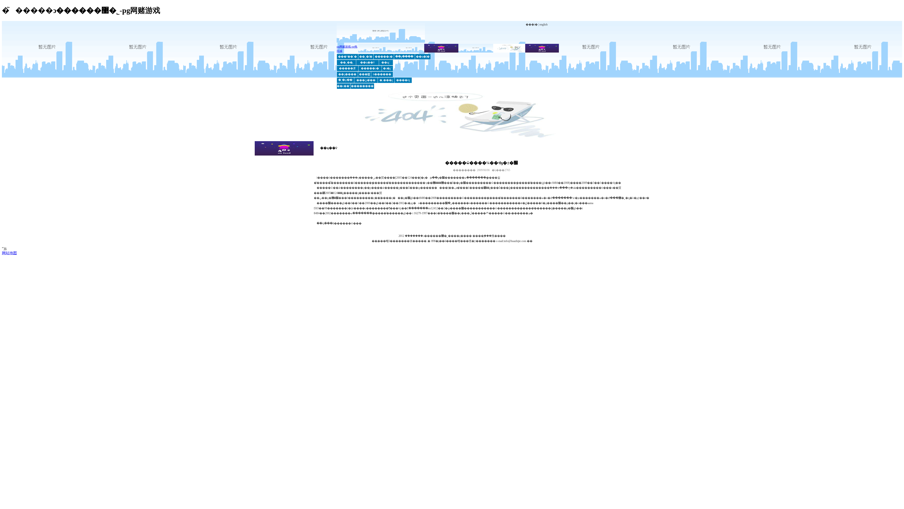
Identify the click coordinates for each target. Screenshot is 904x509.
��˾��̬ (346, 62)
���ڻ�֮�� (365, 80)
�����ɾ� (384, 56)
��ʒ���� (347, 74)
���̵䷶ (364, 74)
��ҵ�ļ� (423, 56)
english (544, 24)
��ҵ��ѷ (367, 62)
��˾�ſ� (365, 56)
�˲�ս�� (345, 80)
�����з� (370, 68)
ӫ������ (382, 74)
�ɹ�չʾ (387, 68)
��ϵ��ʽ (343, 86)
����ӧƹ (403, 80)
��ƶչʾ (385, 62)
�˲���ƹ (386, 80)
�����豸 (347, 68)
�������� (362, 86)
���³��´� (347, 56)
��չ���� (404, 56)
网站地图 (9, 253)
